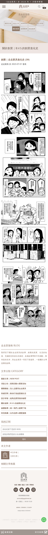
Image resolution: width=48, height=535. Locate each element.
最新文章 (8, 23)
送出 (24, 439)
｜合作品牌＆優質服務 (13, 413)
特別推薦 (32, 29)
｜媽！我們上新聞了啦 (13, 408)
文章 (27, 485)
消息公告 (16, 23)
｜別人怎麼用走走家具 (13, 388)
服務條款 (18, 507)
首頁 (15, 485)
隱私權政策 (23, 507)
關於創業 (16, 29)
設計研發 (40, 23)
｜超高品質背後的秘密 (13, 398)
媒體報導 (24, 29)
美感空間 (32, 23)
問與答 (32, 485)
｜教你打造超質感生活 (13, 393)
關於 (19, 485)
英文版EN (29, 507)
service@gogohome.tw (24, 498)
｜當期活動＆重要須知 (13, 383)
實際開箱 (24, 23)
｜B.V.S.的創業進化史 (13, 403)
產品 (23, 485)
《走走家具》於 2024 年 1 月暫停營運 (24, 2)
